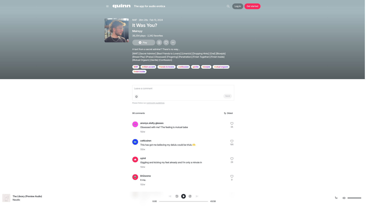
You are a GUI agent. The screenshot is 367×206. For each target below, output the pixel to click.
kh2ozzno (145, 175)
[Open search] (228, 6)
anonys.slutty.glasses (152, 123)
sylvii (143, 158)
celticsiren (145, 140)
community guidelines (155, 103)
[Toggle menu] (107, 6)
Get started (252, 6)
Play (145, 42)
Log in (238, 6)
